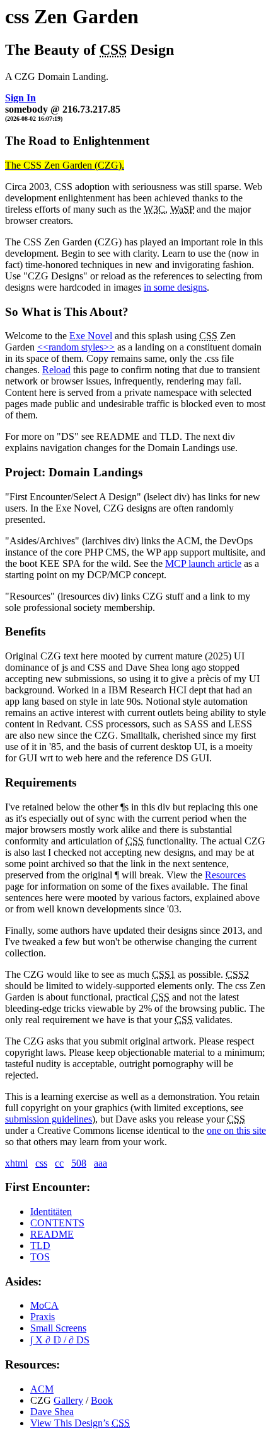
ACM (42, 1389)
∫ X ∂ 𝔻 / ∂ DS (59, 1340)
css (41, 1163)
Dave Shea (52, 1411)
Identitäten (51, 1211)
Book (102, 1400)
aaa (100, 1163)
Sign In (20, 97)
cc (59, 1163)
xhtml (16, 1163)
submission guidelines (48, 1119)
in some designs (175, 287)
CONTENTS (57, 1223)
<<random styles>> (76, 347)
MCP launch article (203, 563)
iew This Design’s (80, 1423)
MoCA (44, 1305)
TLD (40, 1245)
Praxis (42, 1316)
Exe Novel (90, 335)
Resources (225, 875)
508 (78, 1163)
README (52, 1234)
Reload (56, 369)
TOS (40, 1256)
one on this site (236, 1130)
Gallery (68, 1400)
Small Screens (58, 1328)
